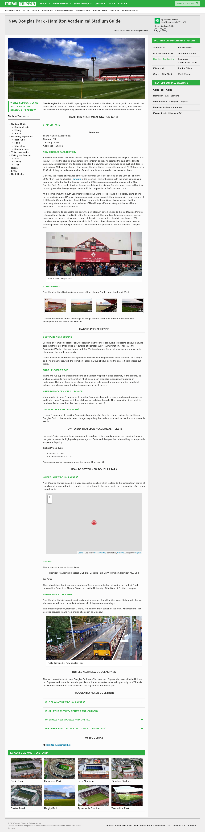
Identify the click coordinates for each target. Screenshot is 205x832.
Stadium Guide (18, 124)
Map (16, 158)
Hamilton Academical (163, 59)
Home (116, 31)
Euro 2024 (114, 10)
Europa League (83, 10)
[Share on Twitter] (157, 30)
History (17, 130)
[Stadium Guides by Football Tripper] (20, 4)
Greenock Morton (187, 53)
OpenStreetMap (100, 552)
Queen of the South (163, 74)
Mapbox (138, 552)
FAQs (14, 171)
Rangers (76, 179)
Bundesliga (47, 10)
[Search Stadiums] (197, 4)
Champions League (64, 10)
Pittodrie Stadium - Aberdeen (167, 107)
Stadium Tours (21, 149)
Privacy (127, 825)
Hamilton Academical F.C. (58, 745)
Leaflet (80, 552)
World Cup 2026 (130, 10)
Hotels (14, 168)
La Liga (26, 10)
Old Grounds (173, 825)
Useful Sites (139, 825)
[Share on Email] (166, 30)
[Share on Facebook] (161, 30)
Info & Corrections (156, 825)
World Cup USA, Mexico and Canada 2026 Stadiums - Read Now (24, 106)
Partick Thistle (185, 68)
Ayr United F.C (185, 47)
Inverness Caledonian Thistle (187, 61)
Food (17, 142)
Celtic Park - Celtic (162, 89)
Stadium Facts (21, 127)
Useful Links (17, 174)
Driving (17, 161)
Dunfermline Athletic (163, 53)
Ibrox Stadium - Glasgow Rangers (170, 101)
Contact (117, 825)
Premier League (12, 10)
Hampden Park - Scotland (166, 95)
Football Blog (100, 10)
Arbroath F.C (159, 47)
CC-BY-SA (121, 552)
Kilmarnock (158, 68)
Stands (17, 133)
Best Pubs (19, 139)
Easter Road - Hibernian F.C (167, 113)
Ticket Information (20, 152)
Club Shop (19, 146)
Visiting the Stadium (21, 155)
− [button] (50, 501)
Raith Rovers (184, 74)
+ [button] (50, 497)
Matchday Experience (22, 136)
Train (17, 164)
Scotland (125, 31)
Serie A (35, 10)
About (109, 825)
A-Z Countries (189, 825)
